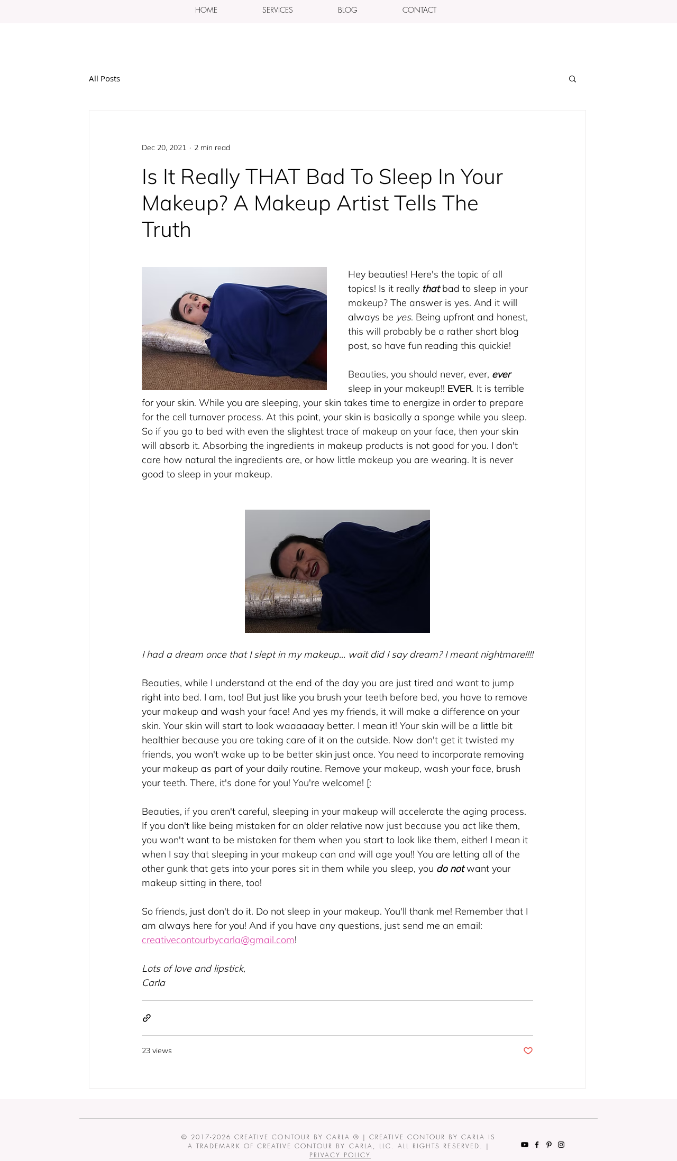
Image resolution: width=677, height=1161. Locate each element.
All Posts (104, 78)
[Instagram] (561, 1144)
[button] (277, 10)
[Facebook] (537, 1144)
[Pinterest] (549, 1144)
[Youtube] (524, 1144)
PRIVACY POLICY (340, 1154)
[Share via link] (147, 1018)
